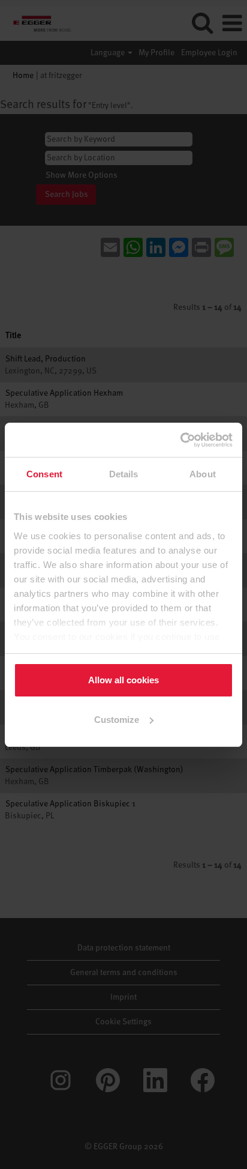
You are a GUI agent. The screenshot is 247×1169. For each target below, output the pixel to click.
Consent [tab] (44, 474)
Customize (116, 719)
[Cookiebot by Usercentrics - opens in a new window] (180, 440)
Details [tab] (123, 474)
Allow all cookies (123, 680)
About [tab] (202, 474)
